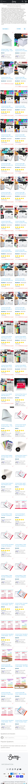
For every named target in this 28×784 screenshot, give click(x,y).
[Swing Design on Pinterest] (15, 769)
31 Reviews (3, 432)
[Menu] (1, 1)
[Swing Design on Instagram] (13, 769)
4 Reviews (3, 228)
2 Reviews (3, 344)
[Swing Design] (14, 1)
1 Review (17, 521)
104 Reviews (18, 84)
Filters (19, 28)
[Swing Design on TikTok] (18, 769)
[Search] (22, 1)
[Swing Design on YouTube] (20, 769)
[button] (25, 29)
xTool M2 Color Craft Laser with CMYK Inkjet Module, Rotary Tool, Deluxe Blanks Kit (15, 779)
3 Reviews (17, 490)
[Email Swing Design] (7, 769)
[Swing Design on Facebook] (10, 769)
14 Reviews (3, 552)
